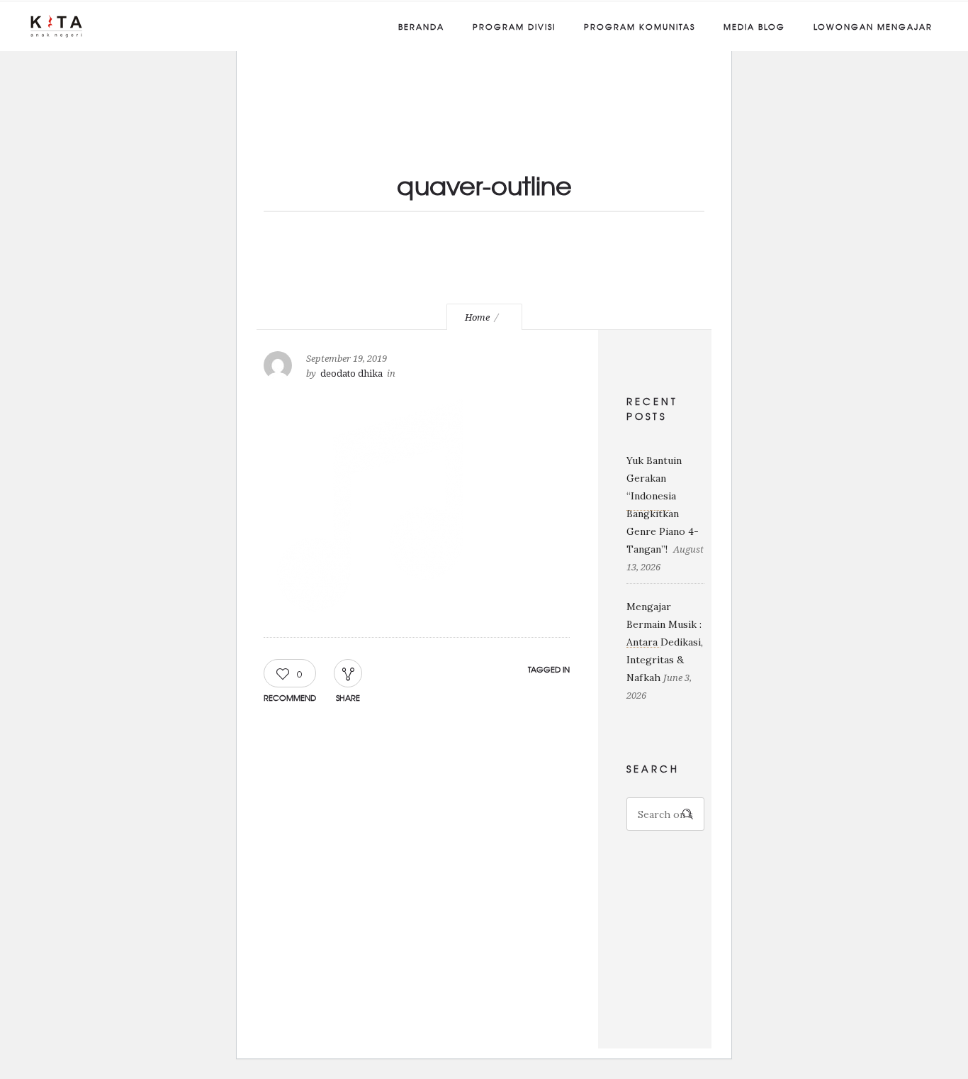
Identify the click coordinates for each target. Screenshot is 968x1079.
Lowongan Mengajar (873, 26)
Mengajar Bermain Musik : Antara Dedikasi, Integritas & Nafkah (664, 642)
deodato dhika (351, 373)
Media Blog (754, 26)
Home (477, 317)
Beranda (421, 26)
